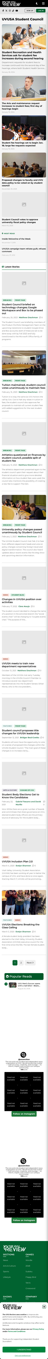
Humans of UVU (27, 790)
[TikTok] (13, 11)
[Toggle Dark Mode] (37, 3)
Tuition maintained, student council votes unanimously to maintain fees (23, 386)
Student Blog (18, 595)
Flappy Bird (31, 1277)
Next (29, 962)
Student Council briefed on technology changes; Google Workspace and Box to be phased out (22, 309)
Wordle (29, 1260)
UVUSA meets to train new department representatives (19, 665)
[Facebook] (3, 11)
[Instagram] (10, 11)
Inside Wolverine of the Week (16, 239)
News (5, 595)
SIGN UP (30, 11)
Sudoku (29, 1271)
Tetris (28, 1283)
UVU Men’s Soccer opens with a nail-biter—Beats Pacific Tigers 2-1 (29, 984)
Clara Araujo (24, 606)
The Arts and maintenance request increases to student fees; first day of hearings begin (22, 106)
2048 (28, 1266)
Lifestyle (6, 1277)
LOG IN (41, 11)
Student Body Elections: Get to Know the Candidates (20, 796)
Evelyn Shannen (23, 865)
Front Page (20, 300)
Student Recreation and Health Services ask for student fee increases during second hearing (23, 55)
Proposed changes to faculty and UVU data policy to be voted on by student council (22, 183)
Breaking (7, 300)
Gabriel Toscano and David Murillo (28, 803)
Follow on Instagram (24, 1114)
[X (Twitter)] (6, 11)
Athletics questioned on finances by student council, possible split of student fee (24, 457)
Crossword (30, 1288)
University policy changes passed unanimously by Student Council (22, 531)
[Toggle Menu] (43, 3)
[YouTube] (17, 11)
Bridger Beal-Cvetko (29, 737)
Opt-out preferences (23, 1355)
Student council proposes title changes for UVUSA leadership (20, 732)
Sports (6, 1271)
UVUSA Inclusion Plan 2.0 (17, 861)
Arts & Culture (10, 790)
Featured (7, 726)
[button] (44, 1306)
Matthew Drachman (28, 317)
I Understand (24, 1349)
